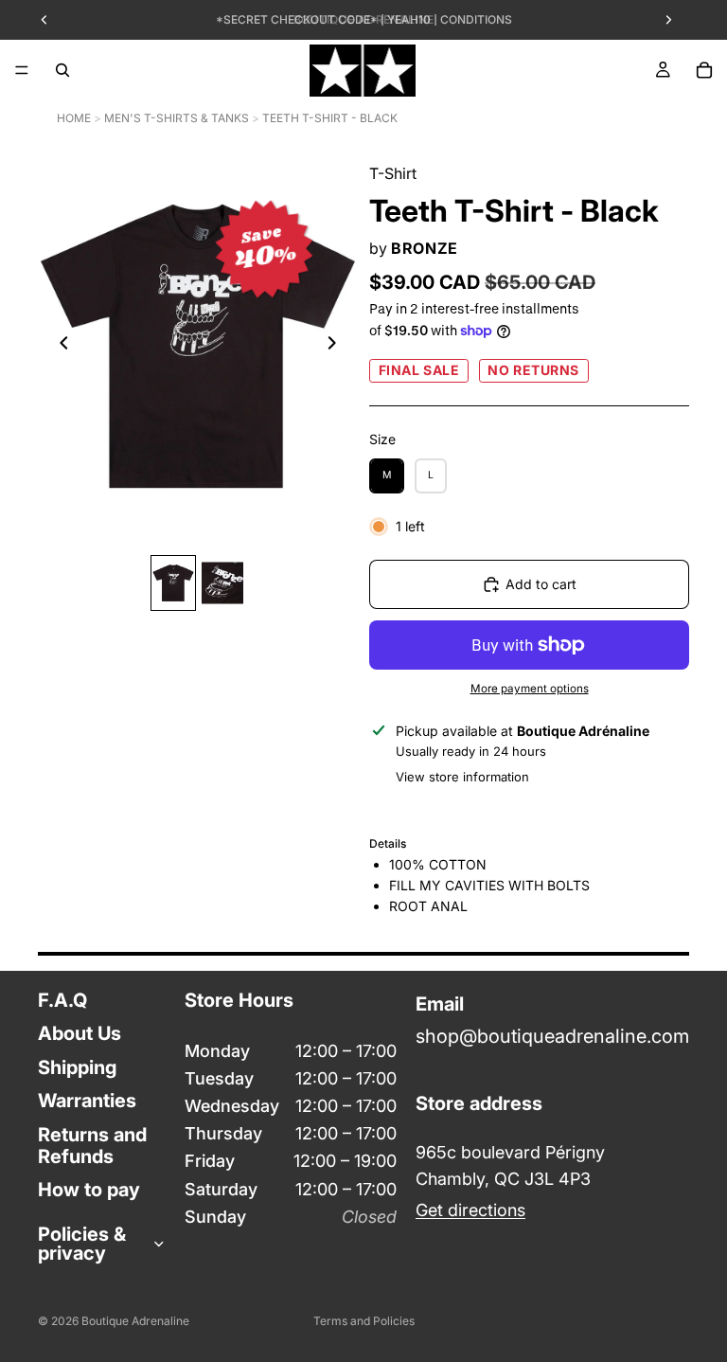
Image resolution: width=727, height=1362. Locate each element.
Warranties (87, 1100)
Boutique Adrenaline (135, 1321)
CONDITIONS (476, 19)
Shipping (77, 1067)
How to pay (89, 1189)
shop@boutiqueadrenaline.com (552, 1037)
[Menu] (22, 70)
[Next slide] (337, 346)
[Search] (62, 70)
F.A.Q (62, 1000)
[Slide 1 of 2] (173, 583)
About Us (79, 1034)
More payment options (529, 688)
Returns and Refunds (92, 1145)
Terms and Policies (364, 1321)
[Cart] (704, 70)
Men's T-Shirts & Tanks (176, 118)
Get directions (470, 1210)
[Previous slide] (59, 346)
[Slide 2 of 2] (222, 583)
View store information (462, 776)
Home (74, 118)
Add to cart (540, 584)
